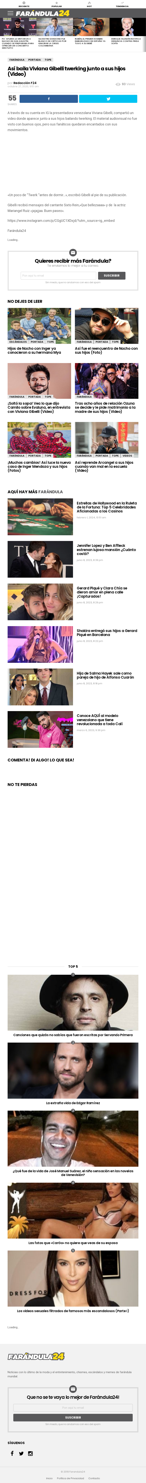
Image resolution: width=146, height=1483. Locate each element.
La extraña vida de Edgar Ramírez (73, 1103)
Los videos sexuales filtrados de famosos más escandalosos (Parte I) (73, 1311)
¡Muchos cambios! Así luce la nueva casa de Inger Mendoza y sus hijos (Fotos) (39, 466)
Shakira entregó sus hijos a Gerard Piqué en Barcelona (107, 632)
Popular (57, 6)
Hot (89, 6)
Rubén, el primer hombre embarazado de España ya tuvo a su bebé (90, 41)
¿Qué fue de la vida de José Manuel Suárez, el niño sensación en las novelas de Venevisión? (73, 1173)
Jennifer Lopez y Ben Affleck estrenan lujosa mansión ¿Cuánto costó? (106, 549)
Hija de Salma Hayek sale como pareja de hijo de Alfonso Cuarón (105, 675)
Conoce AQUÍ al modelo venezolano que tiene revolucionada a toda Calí (99, 719)
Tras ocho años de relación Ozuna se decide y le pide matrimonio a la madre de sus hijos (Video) (105, 407)
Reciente (24, 6)
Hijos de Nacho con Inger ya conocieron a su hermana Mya (34, 350)
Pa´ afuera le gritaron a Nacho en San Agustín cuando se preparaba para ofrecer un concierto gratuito (18, 43)
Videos (127, 456)
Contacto (94, 1478)
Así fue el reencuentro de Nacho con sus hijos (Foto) (106, 350)
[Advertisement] (73, 163)
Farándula (17, 60)
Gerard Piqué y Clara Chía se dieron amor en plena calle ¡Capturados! (102, 592)
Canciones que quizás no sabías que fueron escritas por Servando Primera (73, 1035)
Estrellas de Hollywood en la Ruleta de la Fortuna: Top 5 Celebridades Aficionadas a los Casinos (107, 507)
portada (34, 60)
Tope (48, 60)
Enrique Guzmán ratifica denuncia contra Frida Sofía (126, 41)
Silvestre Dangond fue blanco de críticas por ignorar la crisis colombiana (52, 42)
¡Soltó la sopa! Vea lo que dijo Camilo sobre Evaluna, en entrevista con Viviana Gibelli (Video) (39, 407)
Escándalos (18, 342)
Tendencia (122, 6)
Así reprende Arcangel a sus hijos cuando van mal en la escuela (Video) (104, 466)
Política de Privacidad (70, 1478)
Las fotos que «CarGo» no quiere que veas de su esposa (73, 1243)
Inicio (49, 1478)
